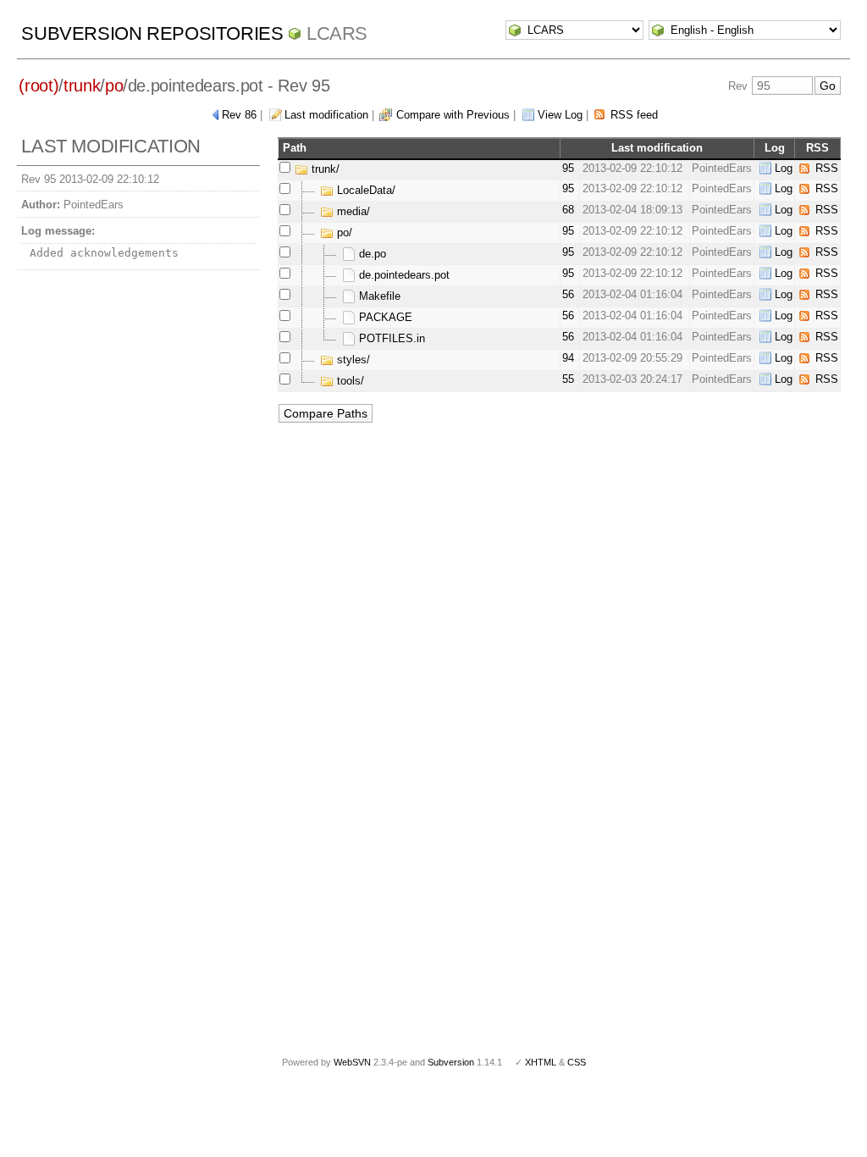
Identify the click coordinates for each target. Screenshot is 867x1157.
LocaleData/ (364, 190)
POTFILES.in (390, 338)
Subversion (451, 1062)
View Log (560, 114)
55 (568, 379)
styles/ (352, 359)
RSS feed (634, 114)
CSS (576, 1062)
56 (568, 294)
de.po (371, 253)
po (114, 85)
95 (568, 168)
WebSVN (352, 1062)
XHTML (540, 1062)
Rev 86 (239, 114)
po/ (343, 232)
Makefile (378, 296)
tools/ (349, 380)
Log (783, 168)
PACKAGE (384, 317)
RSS (826, 168)
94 (568, 358)
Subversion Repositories (152, 33)
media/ (352, 211)
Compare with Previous (453, 114)
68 (568, 209)
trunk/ (324, 169)
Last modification (326, 114)
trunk (82, 85)
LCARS (336, 33)
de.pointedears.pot (403, 274)
